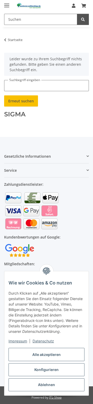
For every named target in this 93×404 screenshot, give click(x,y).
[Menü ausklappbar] (6, 3)
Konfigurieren (46, 369)
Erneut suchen (21, 100)
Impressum (18, 341)
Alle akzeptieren (46, 354)
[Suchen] (83, 19)
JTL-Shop (55, 397)
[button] (73, 6)
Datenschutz (43, 341)
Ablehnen (46, 384)
